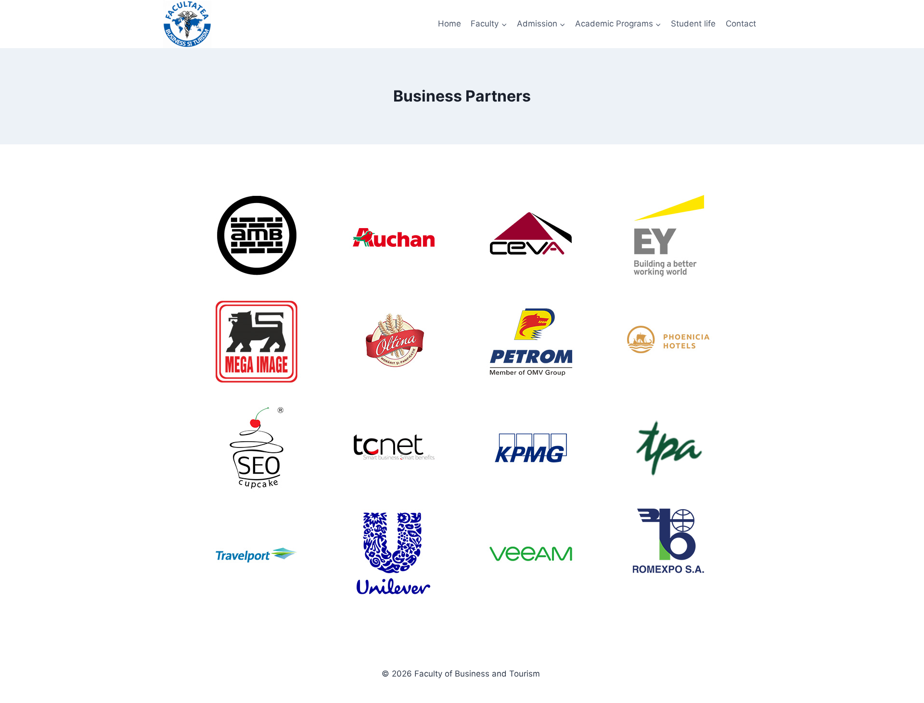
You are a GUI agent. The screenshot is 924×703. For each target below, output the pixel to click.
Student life (693, 23)
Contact (741, 23)
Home (449, 23)
